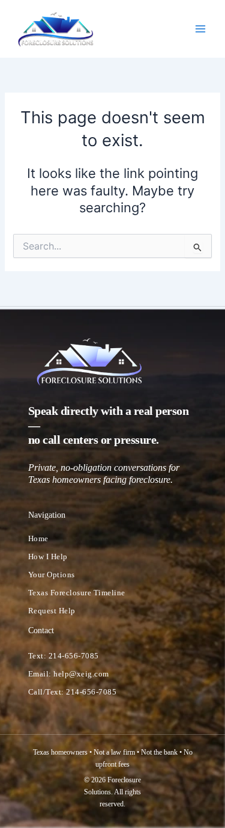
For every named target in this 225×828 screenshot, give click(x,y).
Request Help (52, 610)
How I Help (48, 556)
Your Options (51, 574)
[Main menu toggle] (200, 28)
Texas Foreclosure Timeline (76, 592)
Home (38, 538)
